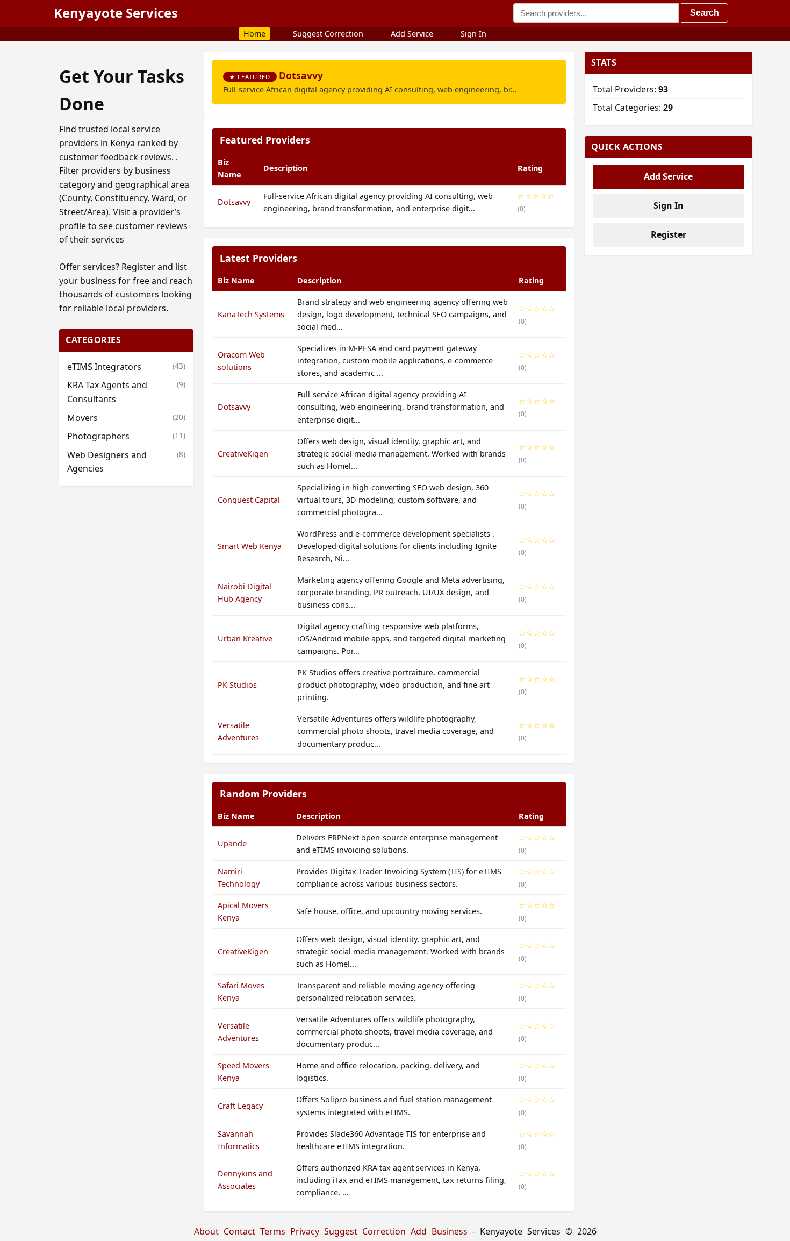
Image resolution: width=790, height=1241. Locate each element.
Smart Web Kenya (250, 546)
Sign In (473, 33)
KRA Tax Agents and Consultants (126, 392)
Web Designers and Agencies (126, 462)
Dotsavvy (301, 75)
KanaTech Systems (251, 314)
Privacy (304, 1231)
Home (254, 33)
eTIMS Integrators (126, 367)
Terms (272, 1231)
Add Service (412, 33)
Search (704, 12)
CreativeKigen (243, 453)
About (206, 1231)
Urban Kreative (245, 638)
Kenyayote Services (116, 13)
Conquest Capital (249, 500)
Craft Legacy (240, 1106)
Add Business (439, 1231)
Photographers (126, 436)
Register (668, 234)
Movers (126, 418)
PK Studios (237, 685)
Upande (232, 843)
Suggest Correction (328, 33)
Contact (239, 1231)
